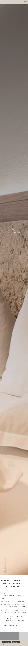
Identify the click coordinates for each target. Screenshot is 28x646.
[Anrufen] (3, 644)
